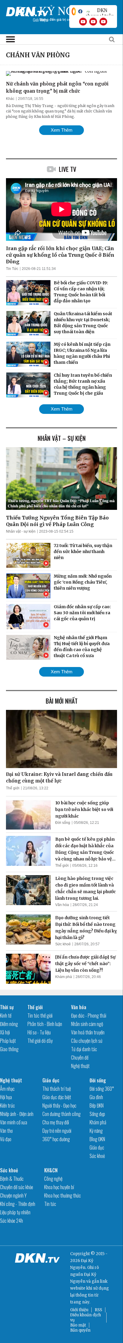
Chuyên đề (79, 1057)
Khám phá (63, 977)
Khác (10, 99)
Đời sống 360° (102, 1088)
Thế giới (12, 788)
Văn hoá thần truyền (87, 1032)
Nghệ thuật (80, 1065)
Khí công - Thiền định (17, 1203)
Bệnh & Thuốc (12, 1178)
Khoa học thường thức (62, 1195)
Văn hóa (62, 905)
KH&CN (51, 1170)
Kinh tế (5, 1015)
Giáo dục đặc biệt (56, 1097)
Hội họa (6, 1097)
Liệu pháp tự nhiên (15, 1212)
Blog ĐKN (97, 1139)
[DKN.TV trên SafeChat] (74, 11)
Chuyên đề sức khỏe (16, 1187)
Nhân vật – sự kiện (62, 438)
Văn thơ (6, 1130)
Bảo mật (78, 1325)
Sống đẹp (97, 1113)
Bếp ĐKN (97, 1105)
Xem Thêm (62, 130)
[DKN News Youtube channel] (83, 21)
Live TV (67, 169)
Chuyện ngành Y (13, 1195)
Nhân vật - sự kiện (21, 531)
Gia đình (96, 1097)
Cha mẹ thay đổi (55, 1122)
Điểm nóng (9, 1023)
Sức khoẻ (63, 944)
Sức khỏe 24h (11, 1220)
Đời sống (62, 823)
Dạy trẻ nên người (56, 1130)
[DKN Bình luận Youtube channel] (93, 21)
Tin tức (50, 1203)
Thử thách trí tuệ (56, 1088)
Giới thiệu (79, 1309)
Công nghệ (53, 1178)
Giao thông (9, 1049)
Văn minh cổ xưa (13, 1122)
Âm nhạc (7, 1088)
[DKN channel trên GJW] (100, 11)
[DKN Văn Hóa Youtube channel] (103, 21)
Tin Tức (12, 269)
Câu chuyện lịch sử (86, 1040)
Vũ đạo (5, 1139)
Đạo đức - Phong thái (88, 1015)
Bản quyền (80, 1330)
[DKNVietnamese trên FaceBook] (80, 11)
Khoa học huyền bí (59, 1187)
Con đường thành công (61, 1113)
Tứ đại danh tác (84, 1049)
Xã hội (5, 1032)
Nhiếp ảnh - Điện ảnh (16, 1113)
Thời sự (7, 1007)
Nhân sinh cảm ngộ (87, 1023)
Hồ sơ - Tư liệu (39, 1032)
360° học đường (56, 1139)
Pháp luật (8, 1040)
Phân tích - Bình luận (44, 1023)
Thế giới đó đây (40, 1040)
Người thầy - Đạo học (59, 1105)
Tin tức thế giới (40, 1015)
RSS (98, 1309)
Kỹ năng (96, 1130)
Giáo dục (50, 1080)
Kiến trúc (7, 1105)
